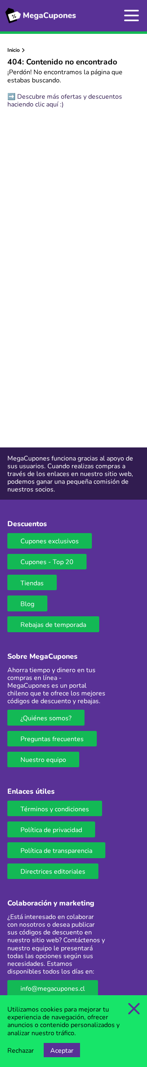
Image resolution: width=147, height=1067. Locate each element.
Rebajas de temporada (53, 624)
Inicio (13, 49)
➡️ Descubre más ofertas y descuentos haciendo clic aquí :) (64, 100)
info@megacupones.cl (52, 988)
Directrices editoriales (52, 871)
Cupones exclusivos (49, 540)
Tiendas (32, 582)
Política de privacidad (51, 829)
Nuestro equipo (43, 759)
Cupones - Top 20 (47, 561)
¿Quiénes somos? (45, 717)
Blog (27, 603)
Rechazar (20, 1050)
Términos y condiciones (54, 808)
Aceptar (62, 1050)
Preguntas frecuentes (52, 738)
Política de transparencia (56, 850)
